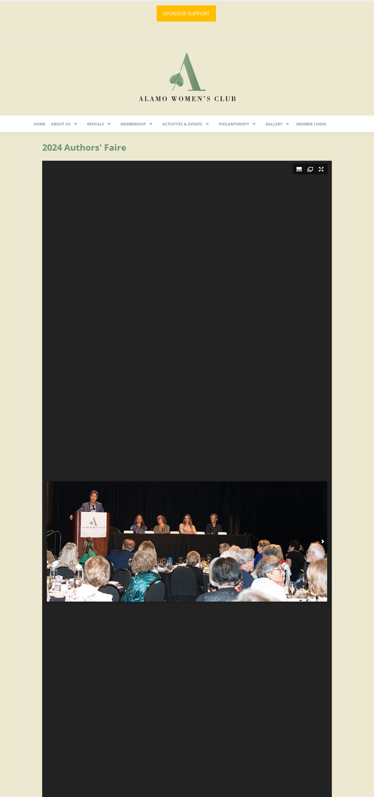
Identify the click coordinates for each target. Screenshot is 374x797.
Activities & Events (182, 124)
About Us (61, 124)
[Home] (187, 76)
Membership (133, 124)
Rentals (95, 124)
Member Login (311, 124)
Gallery (274, 124)
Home (39, 124)
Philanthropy (234, 124)
